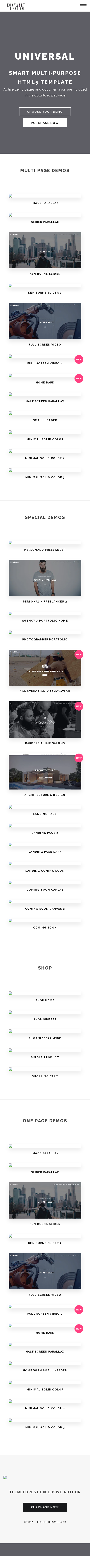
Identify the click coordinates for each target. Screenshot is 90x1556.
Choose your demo (45, 111)
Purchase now (45, 123)
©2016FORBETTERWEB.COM (45, 1522)
